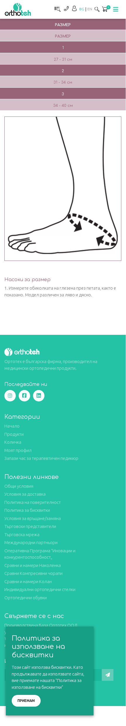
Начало (12, 425)
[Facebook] (24, 396)
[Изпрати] (107, 675)
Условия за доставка (25, 494)
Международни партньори (31, 542)
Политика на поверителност (32, 502)
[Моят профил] (74, 8)
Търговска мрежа (21, 534)
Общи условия (18, 486)
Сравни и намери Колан (28, 581)
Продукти (14, 434)
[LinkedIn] (39, 396)
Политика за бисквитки (27, 510)
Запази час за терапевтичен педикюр (41, 458)
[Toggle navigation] (116, 9)
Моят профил (18, 450)
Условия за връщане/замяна (32, 518)
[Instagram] (10, 396)
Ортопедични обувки (25, 597)
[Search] (97, 9)
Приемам (26, 701)
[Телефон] (66, 8)
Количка (12, 442)
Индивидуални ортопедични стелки (39, 589)
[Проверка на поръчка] (56, 8)
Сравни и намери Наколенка (32, 565)
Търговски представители (30, 526)
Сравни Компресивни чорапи (33, 573)
